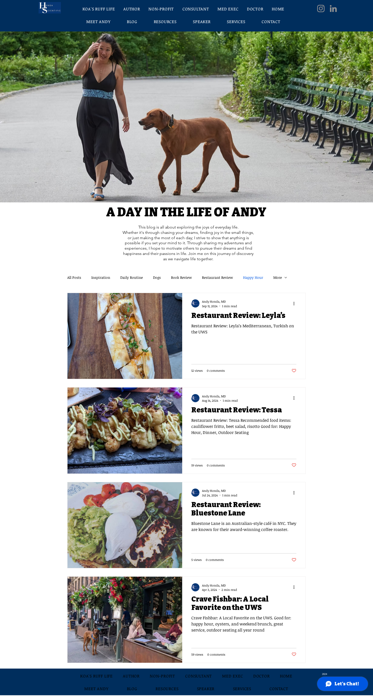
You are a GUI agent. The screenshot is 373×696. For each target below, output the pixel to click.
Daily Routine (131, 277)
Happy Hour (253, 277)
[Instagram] (321, 8)
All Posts (74, 277)
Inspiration (100, 277)
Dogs (157, 277)
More (277, 277)
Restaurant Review (217, 277)
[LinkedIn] (333, 8)
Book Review (181, 277)
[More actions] (296, 303)
